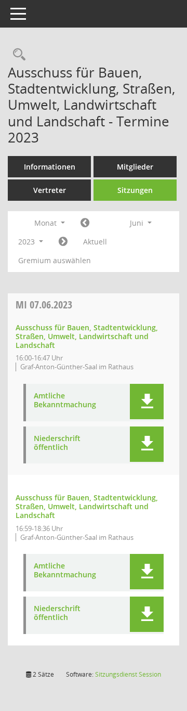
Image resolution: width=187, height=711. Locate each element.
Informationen (49, 167)
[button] (147, 401)
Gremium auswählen (54, 260)
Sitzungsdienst (128, 674)
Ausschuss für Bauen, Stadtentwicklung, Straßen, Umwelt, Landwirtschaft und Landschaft (87, 336)
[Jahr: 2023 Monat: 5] (85, 223)
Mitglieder (135, 167)
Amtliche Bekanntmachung (65, 400)
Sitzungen (135, 190)
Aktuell (95, 242)
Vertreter (49, 190)
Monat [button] (46, 223)
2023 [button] (27, 242)
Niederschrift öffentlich (57, 443)
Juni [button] (137, 223)
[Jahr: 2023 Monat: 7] (63, 241)
